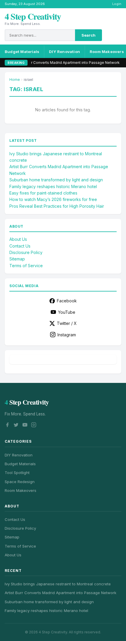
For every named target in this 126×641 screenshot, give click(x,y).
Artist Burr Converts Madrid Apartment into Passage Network (61, 62)
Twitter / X (67, 323)
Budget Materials (22, 51)
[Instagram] (33, 425)
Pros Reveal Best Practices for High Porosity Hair (56, 206)
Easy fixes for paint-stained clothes (43, 192)
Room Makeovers (20, 490)
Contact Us (19, 245)
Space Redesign (20, 481)
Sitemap (17, 258)
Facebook (67, 300)
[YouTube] (25, 425)
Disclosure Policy (25, 252)
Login (116, 4)
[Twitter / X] (16, 425)
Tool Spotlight (17, 472)
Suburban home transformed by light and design (56, 179)
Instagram (66, 334)
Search (88, 35)
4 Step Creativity (33, 16)
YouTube (66, 312)
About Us (18, 239)
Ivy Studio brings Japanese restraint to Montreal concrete (58, 584)
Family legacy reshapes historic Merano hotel (53, 186)
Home (14, 79)
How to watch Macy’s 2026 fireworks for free (53, 199)
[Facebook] (7, 425)
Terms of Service (26, 265)
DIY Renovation (64, 51)
